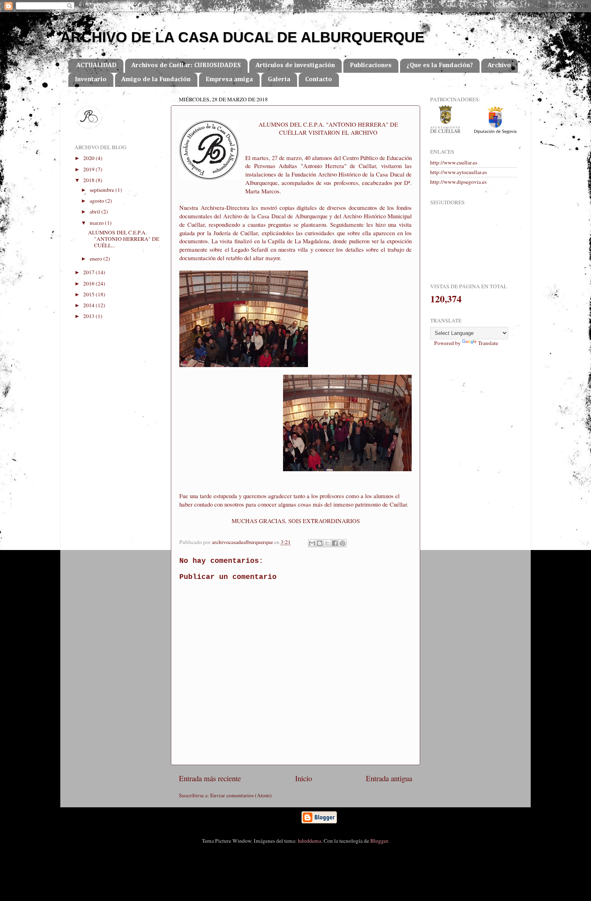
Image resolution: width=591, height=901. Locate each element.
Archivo (499, 65)
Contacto (318, 79)
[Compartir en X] (327, 543)
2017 (89, 272)
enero (96, 258)
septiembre (102, 189)
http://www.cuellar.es (453, 162)
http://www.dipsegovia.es (458, 181)
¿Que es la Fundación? (439, 65)
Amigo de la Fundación (156, 79)
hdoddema (309, 840)
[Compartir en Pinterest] (343, 543)
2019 (89, 169)
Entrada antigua (389, 778)
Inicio (303, 778)
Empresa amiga (229, 79)
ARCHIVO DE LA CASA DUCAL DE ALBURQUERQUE (242, 37)
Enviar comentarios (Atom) (241, 795)
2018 (89, 180)
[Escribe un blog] (320, 543)
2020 (89, 158)
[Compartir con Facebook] (335, 543)
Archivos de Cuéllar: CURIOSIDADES (186, 65)
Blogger (379, 840)
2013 (89, 316)
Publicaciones (371, 65)
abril (95, 211)
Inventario (91, 79)
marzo (97, 222)
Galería (279, 79)
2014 (89, 305)
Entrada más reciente (210, 778)
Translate (488, 343)
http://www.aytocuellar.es (458, 172)
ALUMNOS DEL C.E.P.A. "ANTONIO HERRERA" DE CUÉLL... (123, 239)
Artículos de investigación (295, 65)
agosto (97, 200)
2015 (89, 294)
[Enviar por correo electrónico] (312, 543)
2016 (89, 283)
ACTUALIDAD (96, 65)
